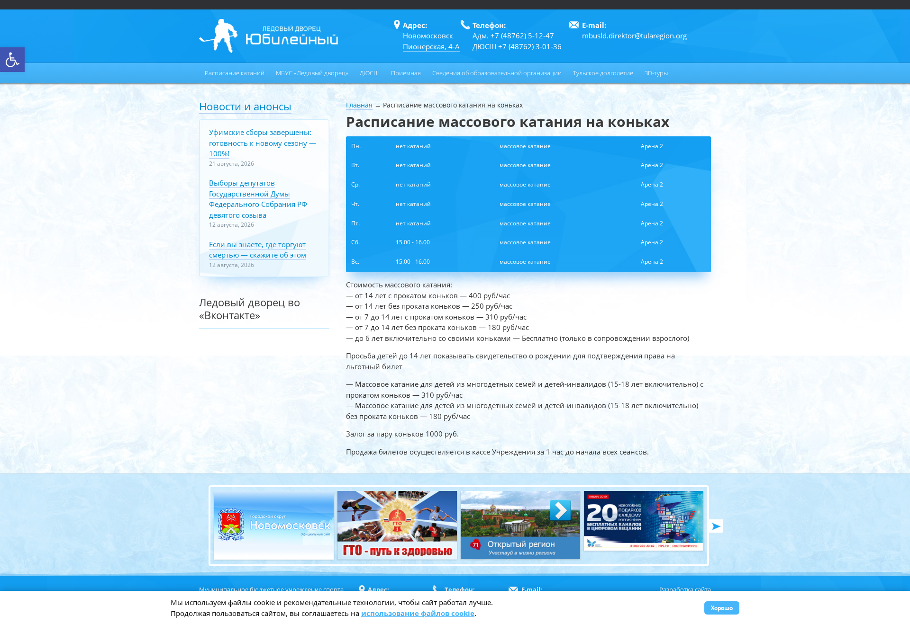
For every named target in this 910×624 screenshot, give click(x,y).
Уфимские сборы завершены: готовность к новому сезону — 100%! (262, 142)
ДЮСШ (370, 73)
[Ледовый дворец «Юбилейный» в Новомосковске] (268, 36)
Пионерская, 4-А (431, 46)
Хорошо (722, 608)
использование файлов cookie (417, 613)
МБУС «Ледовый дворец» (312, 73)
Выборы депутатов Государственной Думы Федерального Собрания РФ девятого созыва (258, 199)
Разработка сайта (685, 589)
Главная (359, 104)
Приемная (406, 73)
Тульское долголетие (603, 73)
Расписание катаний (234, 73)
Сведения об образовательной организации (497, 73)
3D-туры (656, 73)
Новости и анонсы (245, 106)
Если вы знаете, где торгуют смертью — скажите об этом (257, 250)
